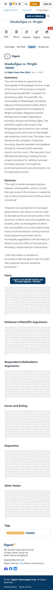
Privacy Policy (10, 587)
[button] (48, 16)
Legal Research (10, 10)
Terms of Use (25, 587)
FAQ (21, 563)
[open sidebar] (5, 4)
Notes (48, 33)
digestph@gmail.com (14, 560)
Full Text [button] (21, 46)
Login (34, 4)
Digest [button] (31, 46)
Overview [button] (10, 46)
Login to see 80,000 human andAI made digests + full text (27, 280)
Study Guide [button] (44, 46)
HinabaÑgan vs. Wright (26, 21)
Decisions (27, 10)
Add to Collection (35, 16)
